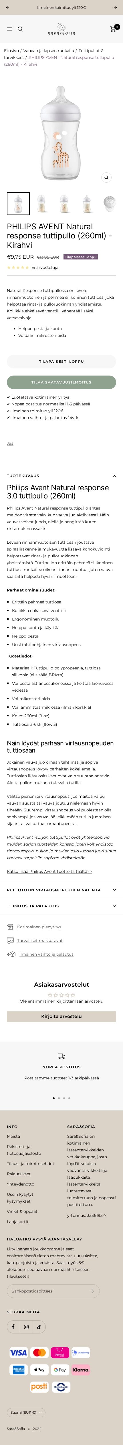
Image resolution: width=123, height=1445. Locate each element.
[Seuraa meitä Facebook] (13, 1326)
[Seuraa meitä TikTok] (39, 1326)
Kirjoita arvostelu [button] (61, 1016)
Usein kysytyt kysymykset (20, 1198)
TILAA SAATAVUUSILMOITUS (61, 382)
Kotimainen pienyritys (39, 926)
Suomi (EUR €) (23, 1412)
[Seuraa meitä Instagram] (26, 1326)
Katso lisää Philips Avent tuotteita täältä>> (49, 871)
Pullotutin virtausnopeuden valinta (54, 890)
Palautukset (19, 1173)
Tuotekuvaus (23, 475)
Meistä (13, 1136)
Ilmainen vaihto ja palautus (46, 954)
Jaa (10, 443)
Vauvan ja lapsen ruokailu (48, 50)
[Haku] (20, 29)
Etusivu (11, 50)
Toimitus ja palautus (33, 906)
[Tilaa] (91, 1291)
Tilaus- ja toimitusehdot (30, 1163)
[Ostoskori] (113, 29)
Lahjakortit (18, 1221)
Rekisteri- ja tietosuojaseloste (24, 1150)
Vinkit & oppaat (22, 1211)
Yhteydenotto (20, 1184)
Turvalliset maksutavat (40, 940)
